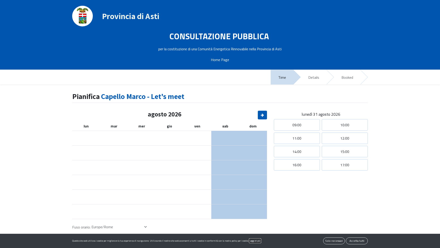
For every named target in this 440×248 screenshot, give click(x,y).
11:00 (296, 138)
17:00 (344, 165)
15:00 (344, 151)
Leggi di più (255, 240)
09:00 (296, 125)
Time (282, 77)
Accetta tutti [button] (356, 241)
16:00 (296, 165)
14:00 (296, 151)
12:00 (344, 138)
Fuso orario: (81, 227)
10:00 (344, 125)
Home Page (220, 59)
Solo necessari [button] (334, 241)
